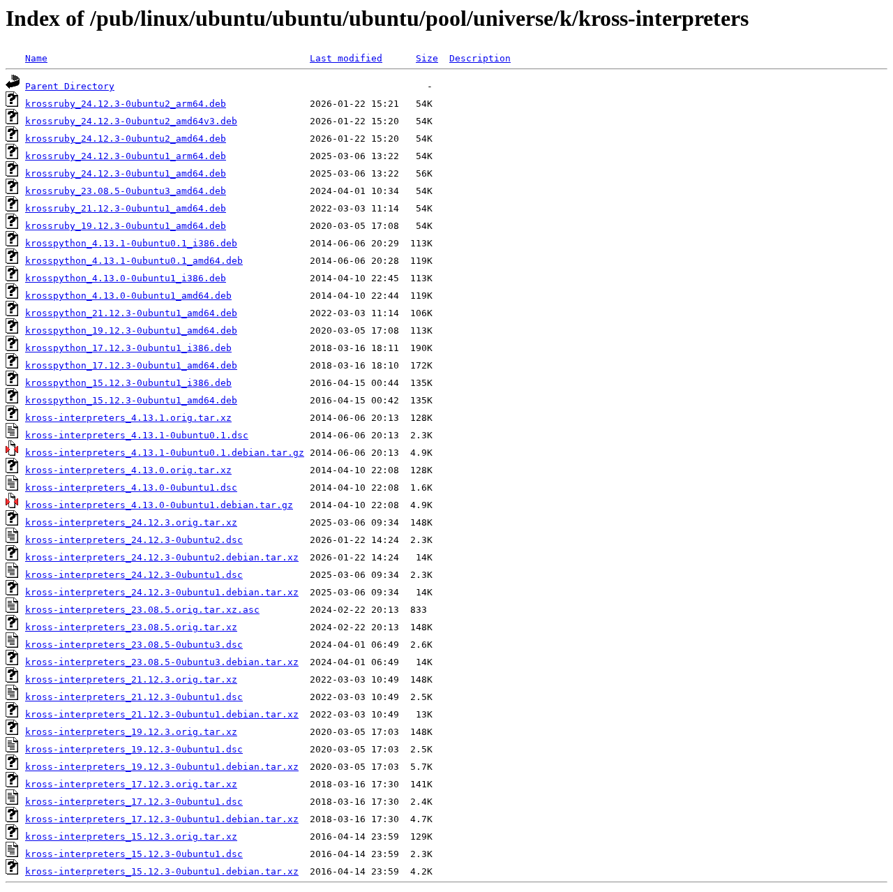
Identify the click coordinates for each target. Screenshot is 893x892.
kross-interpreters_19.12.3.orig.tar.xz (131, 732)
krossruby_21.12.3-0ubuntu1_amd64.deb (125, 208)
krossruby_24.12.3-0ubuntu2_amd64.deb (125, 138)
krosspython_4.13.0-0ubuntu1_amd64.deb (128, 295)
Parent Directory (69, 86)
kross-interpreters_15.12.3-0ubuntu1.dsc (134, 854)
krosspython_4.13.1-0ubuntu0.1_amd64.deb (134, 260)
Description (480, 58)
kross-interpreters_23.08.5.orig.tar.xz (131, 627)
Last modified (346, 58)
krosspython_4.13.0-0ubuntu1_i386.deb (125, 278)
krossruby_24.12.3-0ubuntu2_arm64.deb (125, 103)
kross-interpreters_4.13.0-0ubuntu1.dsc (131, 487)
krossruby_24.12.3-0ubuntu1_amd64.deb (125, 173)
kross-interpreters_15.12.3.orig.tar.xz (131, 836)
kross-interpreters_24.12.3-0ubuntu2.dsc (134, 540)
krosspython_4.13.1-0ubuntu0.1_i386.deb (131, 243)
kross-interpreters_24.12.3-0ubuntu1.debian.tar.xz (162, 592)
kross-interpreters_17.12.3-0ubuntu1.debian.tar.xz (162, 819)
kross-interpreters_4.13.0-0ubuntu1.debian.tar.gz (159, 505)
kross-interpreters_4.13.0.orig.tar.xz (128, 470)
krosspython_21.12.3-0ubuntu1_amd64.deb (131, 313)
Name (36, 58)
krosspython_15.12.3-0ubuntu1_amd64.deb (131, 400)
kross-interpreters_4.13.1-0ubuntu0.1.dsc (136, 435)
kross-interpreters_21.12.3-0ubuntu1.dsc (134, 697)
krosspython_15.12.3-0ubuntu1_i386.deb (128, 383)
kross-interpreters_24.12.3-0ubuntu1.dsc (134, 575)
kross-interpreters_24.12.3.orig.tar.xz (131, 522)
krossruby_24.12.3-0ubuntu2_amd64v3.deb (131, 121)
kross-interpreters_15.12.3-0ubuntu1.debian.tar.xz (162, 871)
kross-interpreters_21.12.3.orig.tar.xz (131, 679)
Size (427, 58)
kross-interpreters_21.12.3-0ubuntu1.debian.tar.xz (162, 714)
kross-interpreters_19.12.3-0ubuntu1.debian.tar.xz (162, 766)
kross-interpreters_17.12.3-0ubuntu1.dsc (134, 801)
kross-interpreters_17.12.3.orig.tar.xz (131, 784)
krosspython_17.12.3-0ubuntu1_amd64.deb (131, 365)
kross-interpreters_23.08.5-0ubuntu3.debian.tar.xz (162, 662)
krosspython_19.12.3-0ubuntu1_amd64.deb (131, 330)
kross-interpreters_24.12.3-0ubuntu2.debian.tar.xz (162, 557)
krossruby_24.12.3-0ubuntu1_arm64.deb (125, 156)
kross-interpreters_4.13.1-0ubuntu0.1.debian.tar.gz (164, 452)
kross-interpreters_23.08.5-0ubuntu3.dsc (134, 644)
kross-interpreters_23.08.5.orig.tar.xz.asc (142, 609)
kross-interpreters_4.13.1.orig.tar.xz (128, 417)
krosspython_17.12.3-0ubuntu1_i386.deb (128, 348)
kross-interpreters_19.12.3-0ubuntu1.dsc (134, 749)
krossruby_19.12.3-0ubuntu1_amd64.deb (125, 226)
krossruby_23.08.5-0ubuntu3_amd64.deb (125, 191)
